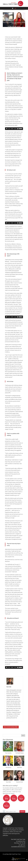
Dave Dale (11, 26)
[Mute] (17, 128)
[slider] (20, 128)
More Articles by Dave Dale (11, 727)
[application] (14, 128)
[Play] (6, 128)
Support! (22, 811)
